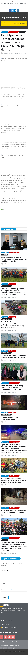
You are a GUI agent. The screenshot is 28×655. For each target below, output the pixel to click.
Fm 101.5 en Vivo (5, 3)
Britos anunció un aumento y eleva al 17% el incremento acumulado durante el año (12, 387)
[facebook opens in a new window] (10, 10)
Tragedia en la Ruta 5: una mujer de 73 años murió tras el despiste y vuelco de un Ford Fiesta (13, 480)
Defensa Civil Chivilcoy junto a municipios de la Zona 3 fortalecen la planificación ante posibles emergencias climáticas (13, 291)
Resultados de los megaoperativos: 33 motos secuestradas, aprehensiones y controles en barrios (12, 325)
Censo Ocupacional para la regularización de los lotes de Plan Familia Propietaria (14, 259)
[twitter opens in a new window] (12, 10)
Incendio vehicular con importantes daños (9, 418)
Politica (17, 7)
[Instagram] (1, 637)
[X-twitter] (13, 637)
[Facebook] (9, 637)
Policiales (11, 7)
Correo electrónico (6, 590)
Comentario (4, 570)
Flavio (4, 264)
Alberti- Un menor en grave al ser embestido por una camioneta (13, 511)
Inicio (11, 3)
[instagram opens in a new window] (18, 10)
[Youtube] (5, 637)
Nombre (3, 583)
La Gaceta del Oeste (8, 53)
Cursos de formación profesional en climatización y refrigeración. (13, 356)
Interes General (23, 3)
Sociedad (16, 3)
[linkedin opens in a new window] (15, 10)
